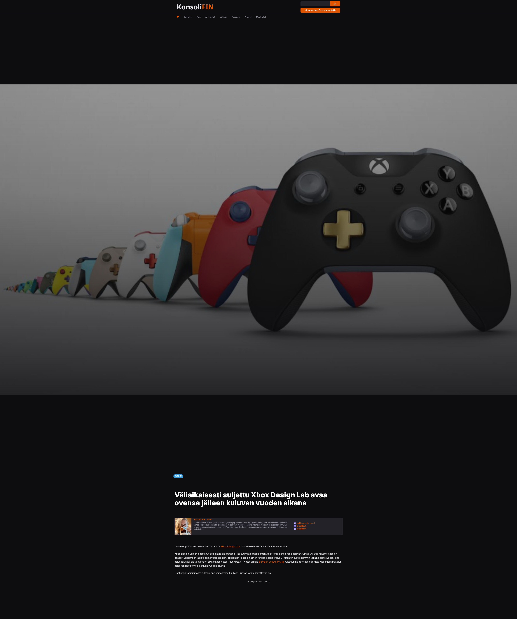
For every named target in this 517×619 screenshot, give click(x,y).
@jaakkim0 (301, 526)
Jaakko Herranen (203, 519)
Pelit (198, 17)
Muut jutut (261, 17)
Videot (248, 17)
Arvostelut (210, 17)
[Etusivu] (202, 7)
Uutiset (223, 17)
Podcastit (235, 17)
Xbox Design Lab (230, 546)
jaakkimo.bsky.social (306, 523)
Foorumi (188, 17)
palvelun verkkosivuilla (271, 561)
